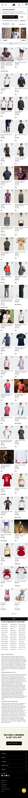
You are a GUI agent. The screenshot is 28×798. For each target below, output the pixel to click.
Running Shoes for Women (22, 636)
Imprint (2, 791)
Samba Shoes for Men (5, 636)
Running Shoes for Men (22, 624)
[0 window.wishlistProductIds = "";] (5, 4)
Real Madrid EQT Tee (5, 88)
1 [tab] (11, 43)
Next (14, 618)
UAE (4, 782)
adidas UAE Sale (14, 634)
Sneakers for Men (22, 634)
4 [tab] (17, 43)
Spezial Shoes (4, 647)
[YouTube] (6, 775)
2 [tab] (13, 43)
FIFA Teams (13, 645)
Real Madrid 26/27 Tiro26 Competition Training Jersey (6, 442)
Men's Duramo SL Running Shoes (22, 647)
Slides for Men (22, 637)
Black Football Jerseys (5, 641)
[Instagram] (4, 775)
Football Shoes (13, 624)
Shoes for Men (22, 626)
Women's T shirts (22, 649)
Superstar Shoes (5, 639)
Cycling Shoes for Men (5, 649)
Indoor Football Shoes (14, 639)
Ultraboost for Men (22, 643)
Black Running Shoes (22, 639)
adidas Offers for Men (14, 637)
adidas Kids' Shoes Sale (14, 626)
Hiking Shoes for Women (5, 645)
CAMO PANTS (18, 299)
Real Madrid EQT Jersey (6, 111)
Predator (12, 628)
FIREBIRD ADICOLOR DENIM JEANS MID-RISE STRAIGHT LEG (6, 301)
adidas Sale (12, 630)
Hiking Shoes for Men (5, 626)
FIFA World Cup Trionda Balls (14, 649)
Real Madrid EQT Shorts (20, 62)
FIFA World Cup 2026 (14, 641)
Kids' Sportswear (5, 637)
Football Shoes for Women (14, 647)
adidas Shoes (22, 630)
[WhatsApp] (9, 775)
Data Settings (3, 780)
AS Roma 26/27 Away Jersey (21, 488)
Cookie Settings (4, 784)
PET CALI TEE (3, 603)
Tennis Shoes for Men (5, 630)
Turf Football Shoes (14, 632)
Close (21, 16)
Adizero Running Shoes (22, 632)
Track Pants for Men (22, 645)
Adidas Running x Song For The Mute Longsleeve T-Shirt (7, 229)
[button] (12, 48)
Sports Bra (4, 634)
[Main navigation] (2, 4)
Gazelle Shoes (4, 643)
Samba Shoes (4, 624)
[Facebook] (2, 775)
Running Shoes (22, 628)
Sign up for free (13, 743)
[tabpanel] (14, 333)
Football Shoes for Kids (14, 643)
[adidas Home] (14, 4)
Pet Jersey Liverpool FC (6, 581)
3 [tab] (15, 43)
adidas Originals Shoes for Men (5, 628)
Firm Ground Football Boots (14, 636)
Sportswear (21, 641)
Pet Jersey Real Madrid (20, 581)
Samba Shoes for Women (5, 632)
